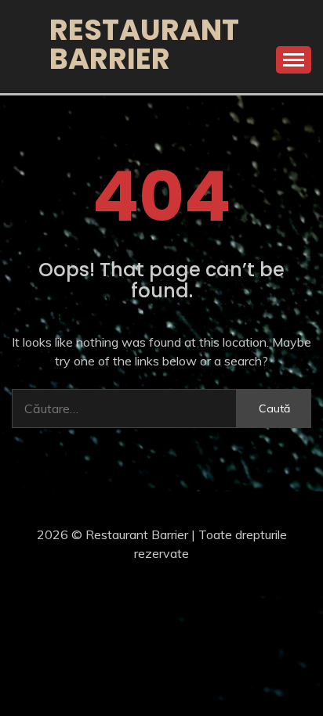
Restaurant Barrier (144, 44)
